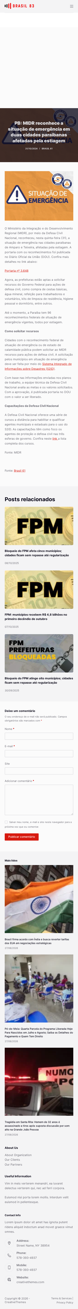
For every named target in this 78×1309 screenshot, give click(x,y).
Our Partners (13, 1164)
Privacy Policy (65, 1302)
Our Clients (12, 1159)
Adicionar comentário (19, 781)
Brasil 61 (47, 148)
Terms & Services (61, 1298)
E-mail (10, 746)
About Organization (18, 1155)
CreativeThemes (15, 1302)
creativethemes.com (30, 1282)
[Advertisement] (39, 67)
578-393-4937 (27, 1258)
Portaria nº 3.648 (16, 270)
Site (7, 763)
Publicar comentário (21, 836)
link (55, 438)
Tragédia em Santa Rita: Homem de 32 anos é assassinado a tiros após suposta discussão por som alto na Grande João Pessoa (37, 1125)
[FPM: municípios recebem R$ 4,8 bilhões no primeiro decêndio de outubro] (39, 589)
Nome (9, 729)
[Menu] (71, 6)
